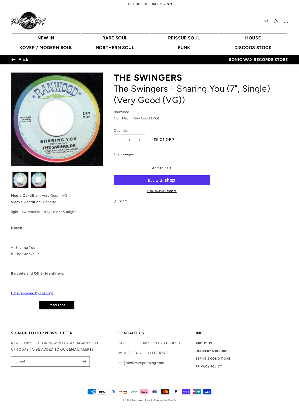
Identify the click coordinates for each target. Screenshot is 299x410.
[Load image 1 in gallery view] (20, 180)
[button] (266, 21)
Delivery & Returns (213, 351)
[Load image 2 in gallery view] (38, 180)
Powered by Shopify (165, 400)
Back (23, 59)
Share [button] (123, 201)
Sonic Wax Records (142, 400)
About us (204, 343)
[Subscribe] (85, 361)
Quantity (121, 130)
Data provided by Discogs (32, 293)
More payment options (162, 190)
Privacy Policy (209, 366)
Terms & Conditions (213, 358)
